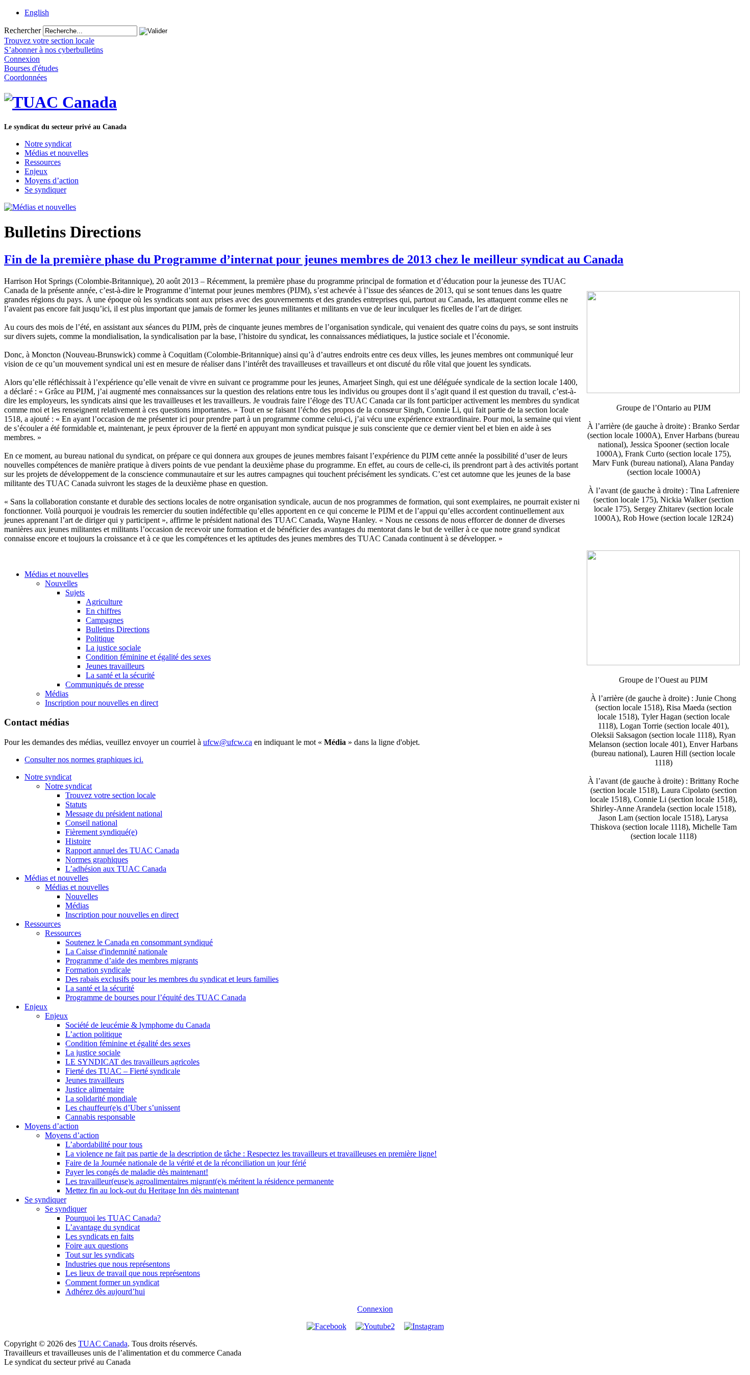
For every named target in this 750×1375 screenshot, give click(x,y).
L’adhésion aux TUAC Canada (115, 868)
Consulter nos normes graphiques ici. (83, 759)
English (36, 12)
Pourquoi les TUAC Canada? (113, 1218)
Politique (100, 638)
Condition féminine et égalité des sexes (148, 657)
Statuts (76, 804)
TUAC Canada (103, 1343)
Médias (56, 693)
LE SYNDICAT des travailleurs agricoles (132, 1061)
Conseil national (91, 822)
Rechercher (22, 30)
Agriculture (104, 601)
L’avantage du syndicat (102, 1227)
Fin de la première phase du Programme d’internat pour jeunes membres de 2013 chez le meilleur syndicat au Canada (313, 259)
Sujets (75, 592)
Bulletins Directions (117, 629)
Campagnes (104, 620)
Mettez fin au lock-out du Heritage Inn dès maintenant (152, 1190)
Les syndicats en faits (99, 1236)
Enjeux (35, 171)
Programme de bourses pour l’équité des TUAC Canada (155, 997)
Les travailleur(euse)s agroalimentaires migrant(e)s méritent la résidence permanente (199, 1181)
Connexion (375, 1309)
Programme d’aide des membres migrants (131, 960)
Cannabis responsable (100, 1117)
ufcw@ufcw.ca (227, 742)
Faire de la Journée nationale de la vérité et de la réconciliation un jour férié (185, 1163)
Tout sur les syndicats (99, 1254)
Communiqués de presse (104, 684)
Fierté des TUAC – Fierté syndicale (122, 1071)
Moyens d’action (51, 180)
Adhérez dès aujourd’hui (105, 1291)
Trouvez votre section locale (110, 795)
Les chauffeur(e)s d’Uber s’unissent (122, 1107)
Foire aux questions (96, 1245)
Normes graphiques (96, 859)
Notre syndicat (47, 143)
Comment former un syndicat (112, 1282)
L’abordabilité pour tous (103, 1144)
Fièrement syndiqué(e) (101, 832)
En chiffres (103, 611)
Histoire (78, 841)
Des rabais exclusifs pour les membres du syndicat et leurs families (172, 979)
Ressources (42, 162)
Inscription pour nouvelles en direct (101, 702)
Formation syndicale (98, 970)
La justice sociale (113, 647)
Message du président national (113, 813)
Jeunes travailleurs (115, 666)
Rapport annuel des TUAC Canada (122, 850)
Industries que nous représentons (117, 1264)
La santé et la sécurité (120, 675)
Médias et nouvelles (56, 153)
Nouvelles (61, 583)
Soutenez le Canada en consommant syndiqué (139, 942)
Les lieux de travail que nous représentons (132, 1273)
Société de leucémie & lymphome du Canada (137, 1025)
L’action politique (93, 1034)
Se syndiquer (45, 189)
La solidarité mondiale (101, 1098)
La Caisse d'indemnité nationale (116, 951)
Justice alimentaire (94, 1089)
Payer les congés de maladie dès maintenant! (136, 1172)
